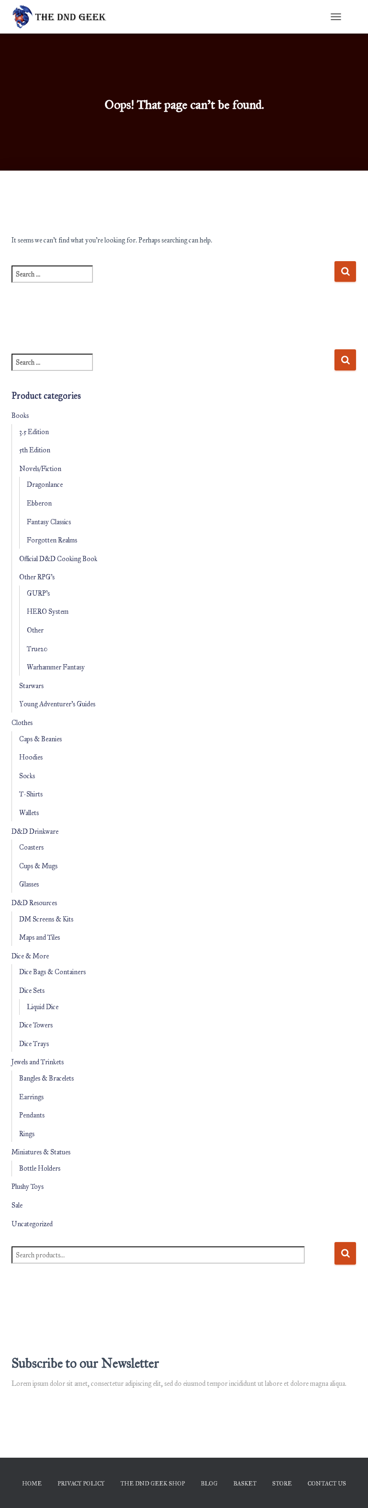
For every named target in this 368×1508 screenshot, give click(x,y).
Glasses (29, 884)
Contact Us (327, 1483)
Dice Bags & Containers (52, 972)
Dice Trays (34, 1044)
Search (345, 1253)
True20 (37, 649)
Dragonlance (45, 485)
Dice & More (30, 956)
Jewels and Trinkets (38, 1062)
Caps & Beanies (40, 739)
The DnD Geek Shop (152, 1483)
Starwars (31, 686)
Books (20, 416)
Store (282, 1483)
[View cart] (352, 16)
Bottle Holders (39, 1168)
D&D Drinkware (35, 832)
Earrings (31, 1097)
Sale (17, 1205)
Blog (209, 1483)
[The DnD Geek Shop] (63, 17)
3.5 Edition (34, 432)
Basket (244, 1483)
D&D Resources (34, 903)
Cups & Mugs (38, 866)
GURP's (38, 593)
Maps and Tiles (39, 937)
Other (35, 630)
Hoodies (31, 757)
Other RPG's (37, 577)
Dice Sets (32, 991)
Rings (26, 1134)
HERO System (48, 612)
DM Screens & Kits (46, 919)
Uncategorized (32, 1224)
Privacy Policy (81, 1483)
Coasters (31, 847)
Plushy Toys (28, 1187)
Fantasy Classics (49, 522)
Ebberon (39, 503)
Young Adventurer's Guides (57, 704)
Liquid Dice (42, 1007)
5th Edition (34, 450)
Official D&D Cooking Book (58, 559)
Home (32, 1483)
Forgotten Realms (52, 540)
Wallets (29, 813)
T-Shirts (31, 794)
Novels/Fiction (40, 469)
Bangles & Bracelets (46, 1078)
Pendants (32, 1115)
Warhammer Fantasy (56, 667)
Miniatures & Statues (41, 1152)
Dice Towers (36, 1025)
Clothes (22, 723)
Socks (27, 776)
